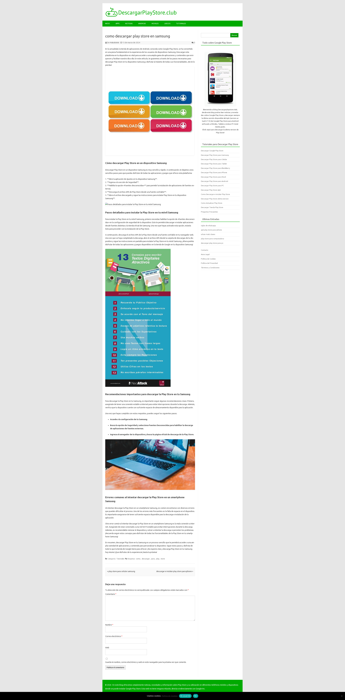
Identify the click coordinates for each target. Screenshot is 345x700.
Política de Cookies (208, 259)
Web (107, 648)
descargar (146, 559)
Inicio (107, 23)
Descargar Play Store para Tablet (214, 164)
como (138, 559)
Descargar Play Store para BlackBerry (215, 168)
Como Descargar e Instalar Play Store (215, 194)
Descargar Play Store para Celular (214, 159)
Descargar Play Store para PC (212, 185)
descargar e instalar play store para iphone (174, 571)
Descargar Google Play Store (212, 151)
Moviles (155, 23)
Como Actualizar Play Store (211, 203)
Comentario (110, 594)
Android (142, 23)
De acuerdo (185, 696)
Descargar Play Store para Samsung (215, 155)
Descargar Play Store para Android (214, 181)
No (195, 696)
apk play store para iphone (211, 230)
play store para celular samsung (121, 571)
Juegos (167, 23)
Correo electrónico (113, 636)
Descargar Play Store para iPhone (214, 172)
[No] (341, 696)
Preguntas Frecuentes (209, 212)
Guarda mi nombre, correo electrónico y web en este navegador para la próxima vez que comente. (145, 662)
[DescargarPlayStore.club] (141, 16)
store (163, 559)
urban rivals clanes (208, 234)
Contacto (204, 250)
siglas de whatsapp (208, 225)
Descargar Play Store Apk (211, 190)
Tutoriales (181, 23)
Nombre (109, 625)
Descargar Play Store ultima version (215, 199)
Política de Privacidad (209, 263)
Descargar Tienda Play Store (212, 207)
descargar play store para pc (212, 243)
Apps (117, 23)
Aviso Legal (205, 254)
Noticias (128, 23)
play (157, 559)
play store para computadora (212, 239)
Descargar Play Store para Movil (213, 177)
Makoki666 (114, 42)
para (153, 559)
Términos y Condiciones (210, 267)
